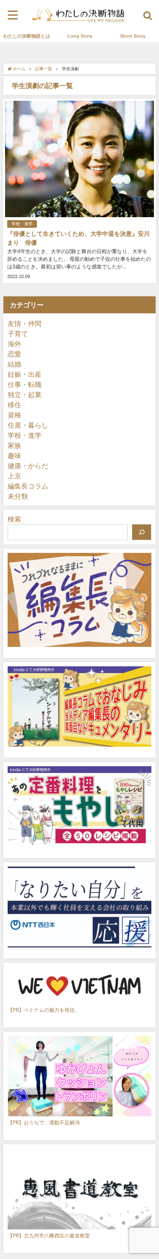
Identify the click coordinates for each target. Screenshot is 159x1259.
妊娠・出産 (25, 374)
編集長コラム (28, 486)
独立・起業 (25, 394)
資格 (14, 414)
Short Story (132, 36)
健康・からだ (28, 465)
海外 (14, 343)
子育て (18, 333)
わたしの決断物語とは (26, 36)
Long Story (79, 36)
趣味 (14, 455)
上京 (14, 475)
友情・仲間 (25, 323)
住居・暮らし (28, 425)
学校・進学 (22, 224)
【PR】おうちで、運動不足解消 (44, 1122)
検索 (14, 519)
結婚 (14, 364)
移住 (14, 404)
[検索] (141, 532)
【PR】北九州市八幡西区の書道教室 (49, 1235)
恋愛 (14, 354)
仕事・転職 (25, 384)
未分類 (18, 496)
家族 (14, 445)
